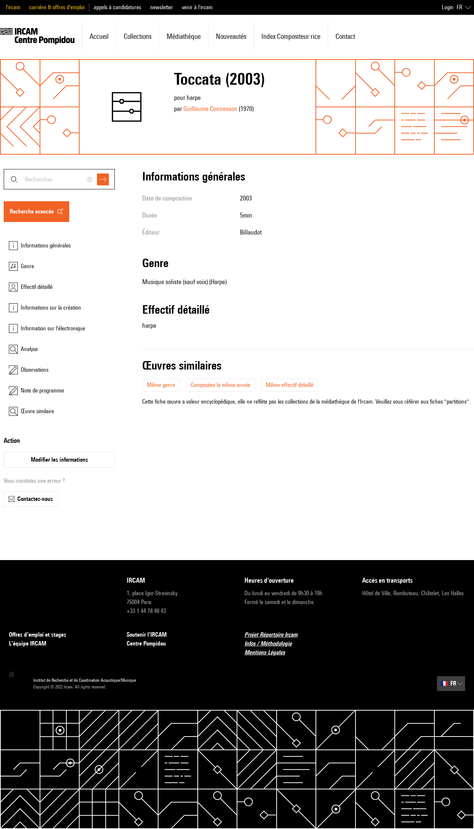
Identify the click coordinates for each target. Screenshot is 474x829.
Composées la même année (220, 384)
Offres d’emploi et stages (37, 634)
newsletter (161, 7)
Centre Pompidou (146, 643)
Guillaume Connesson (210, 108)
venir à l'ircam (197, 7)
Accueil (99, 36)
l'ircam (13, 7)
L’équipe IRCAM (27, 643)
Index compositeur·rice (290, 36)
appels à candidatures (117, 7)
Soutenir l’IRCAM (147, 634)
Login (448, 7)
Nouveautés (231, 36)
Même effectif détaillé (289, 384)
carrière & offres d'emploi (56, 7)
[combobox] (59, 179)
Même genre (161, 384)
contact (345, 36)
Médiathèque (184, 36)
